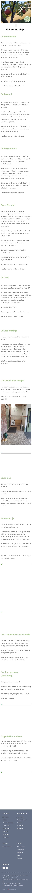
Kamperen (5, 813)
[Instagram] (7, 868)
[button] (16, 25)
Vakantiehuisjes (22, 813)
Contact (19, 843)
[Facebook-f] (3, 868)
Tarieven (5, 843)
